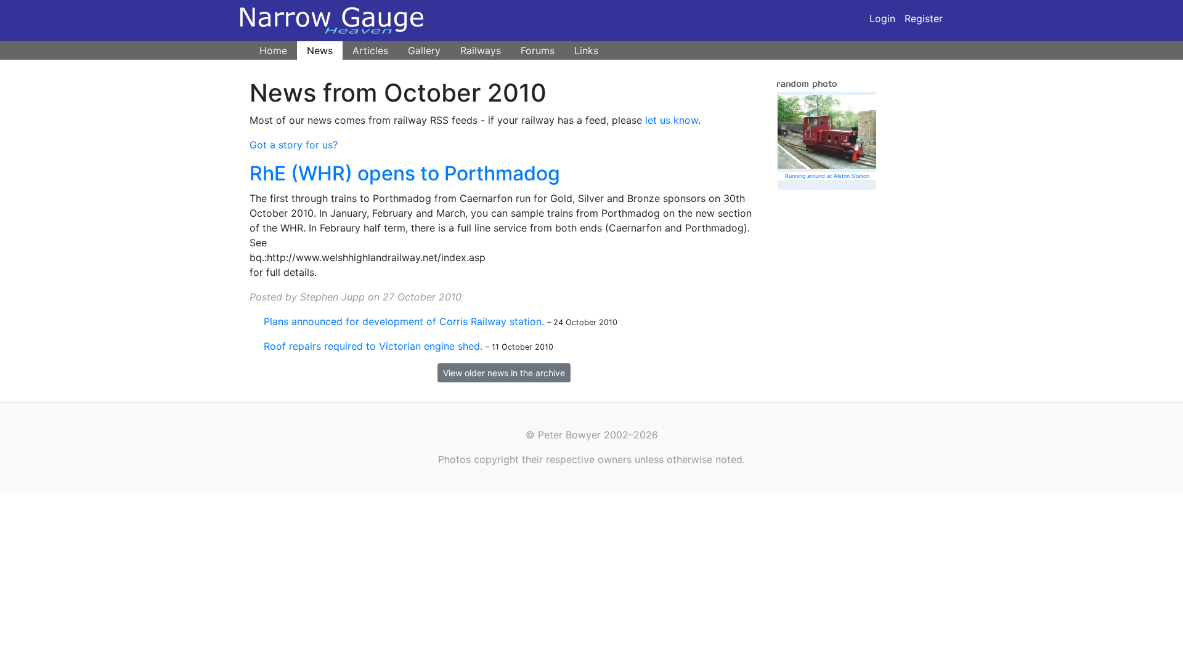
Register (924, 18)
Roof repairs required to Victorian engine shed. (373, 346)
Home (273, 50)
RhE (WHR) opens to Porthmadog (405, 173)
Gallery (424, 50)
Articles (370, 50)
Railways (480, 50)
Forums (538, 50)
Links (586, 50)
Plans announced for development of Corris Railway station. (404, 321)
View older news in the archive (504, 373)
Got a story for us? (294, 145)
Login (882, 18)
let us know (671, 120)
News (320, 50)
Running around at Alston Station (827, 175)
